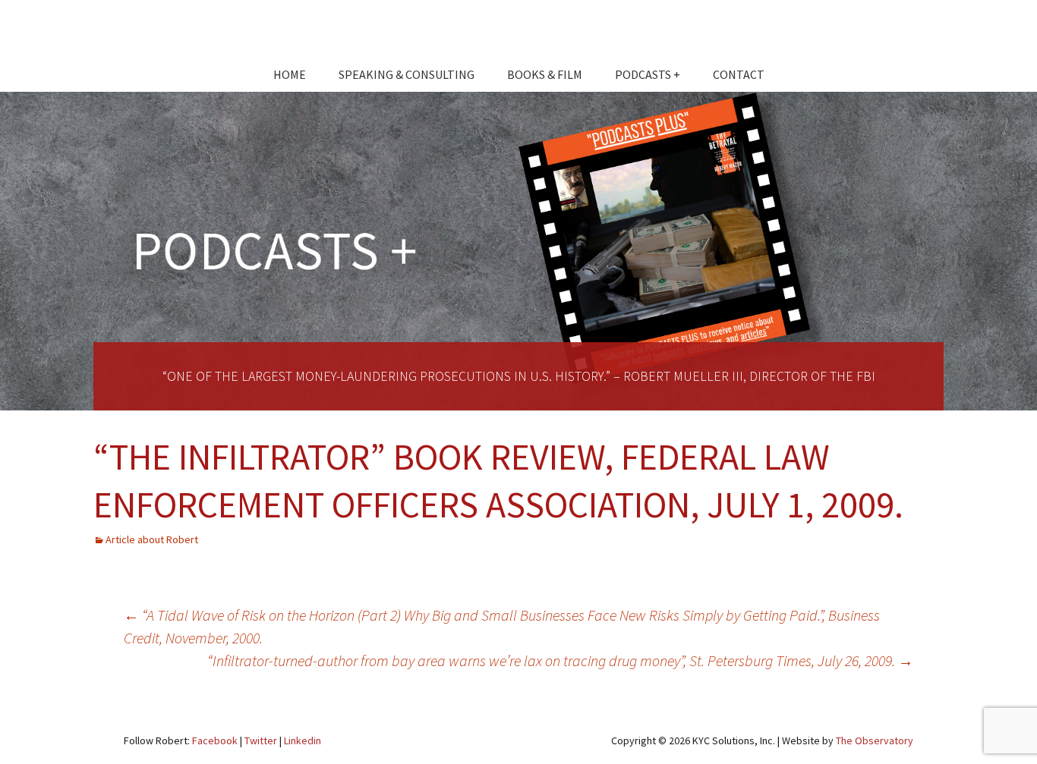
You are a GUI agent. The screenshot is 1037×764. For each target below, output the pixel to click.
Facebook (215, 740)
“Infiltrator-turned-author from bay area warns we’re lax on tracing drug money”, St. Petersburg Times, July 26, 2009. (560, 660)
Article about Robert (152, 539)
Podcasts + (647, 74)
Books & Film (544, 74)
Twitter (260, 740)
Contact (738, 74)
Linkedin (302, 740)
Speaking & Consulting (406, 74)
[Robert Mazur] (518, 34)
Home (289, 74)
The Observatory (874, 740)
